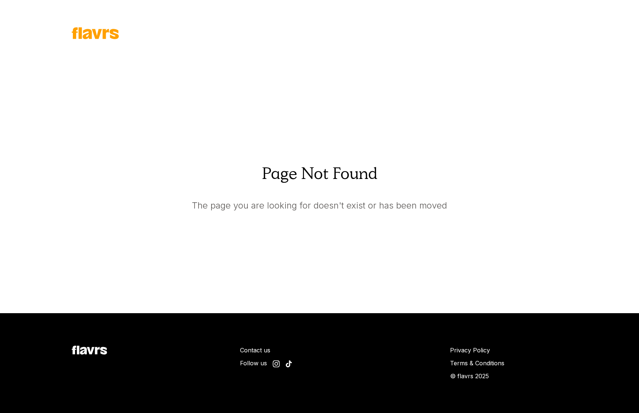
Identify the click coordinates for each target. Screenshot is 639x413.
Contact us (255, 350)
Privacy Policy (470, 350)
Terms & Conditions (477, 363)
